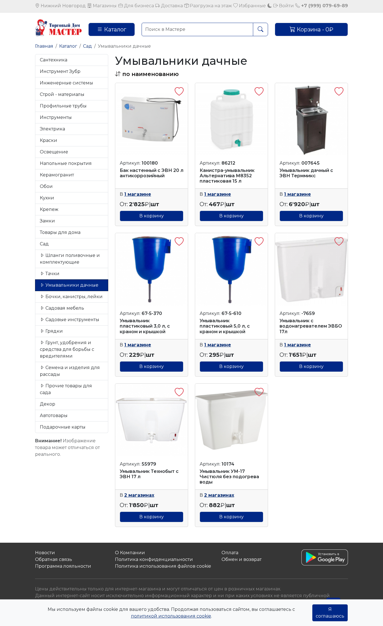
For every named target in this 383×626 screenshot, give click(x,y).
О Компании (130, 552)
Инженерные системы (66, 83)
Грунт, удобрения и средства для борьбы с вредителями (67, 349)
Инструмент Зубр (60, 71)
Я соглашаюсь (330, 613)
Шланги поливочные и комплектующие (70, 259)
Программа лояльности (63, 566)
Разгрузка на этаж (210, 5)
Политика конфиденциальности (154, 559)
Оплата (230, 552)
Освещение (54, 152)
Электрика (52, 129)
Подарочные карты (63, 427)
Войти (286, 5)
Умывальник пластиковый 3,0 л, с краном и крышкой (145, 326)
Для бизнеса (138, 5)
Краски (48, 140)
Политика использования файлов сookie (163, 566)
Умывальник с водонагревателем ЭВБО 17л (311, 326)
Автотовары (54, 415)
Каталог (114, 29)
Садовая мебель (64, 308)
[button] (147, 74)
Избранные (252, 5)
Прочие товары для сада (66, 389)
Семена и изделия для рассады (70, 371)
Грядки (53, 331)
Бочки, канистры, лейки (73, 296)
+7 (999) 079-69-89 (324, 5)
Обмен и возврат (242, 559)
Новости (45, 552)
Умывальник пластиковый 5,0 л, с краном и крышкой (225, 326)
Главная (44, 46)
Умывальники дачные (71, 285)
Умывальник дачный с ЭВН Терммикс (306, 173)
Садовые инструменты (71, 319)
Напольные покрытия (66, 163)
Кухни (47, 198)
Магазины (104, 5)
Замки (47, 221)
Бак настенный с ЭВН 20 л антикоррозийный (151, 173)
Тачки (51, 273)
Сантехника (53, 60)
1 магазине (137, 194)
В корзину (151, 215)
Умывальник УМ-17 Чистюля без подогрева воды (229, 477)
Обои (46, 186)
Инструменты (56, 117)
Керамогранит (57, 175)
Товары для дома (60, 232)
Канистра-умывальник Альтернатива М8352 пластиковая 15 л (227, 176)
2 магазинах (139, 495)
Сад (87, 46)
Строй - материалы (62, 94)
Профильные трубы (63, 106)
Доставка (171, 5)
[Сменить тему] (269, 5)
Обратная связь (53, 559)
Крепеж (49, 209)
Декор (47, 404)
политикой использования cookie (171, 616)
